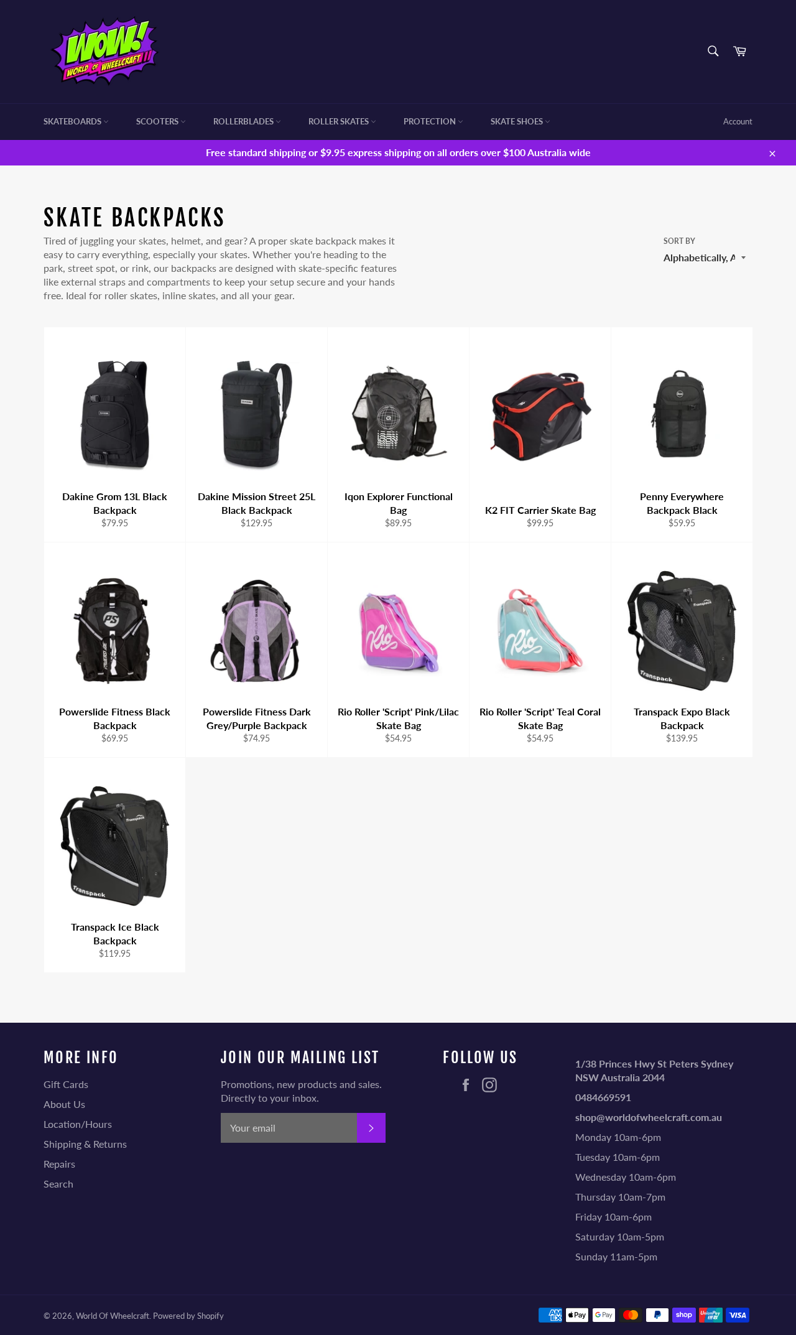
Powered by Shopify (188, 1316)
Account (737, 121)
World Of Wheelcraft (112, 1316)
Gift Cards (66, 1084)
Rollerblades (244, 121)
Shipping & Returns (85, 1144)
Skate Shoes (518, 121)
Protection (431, 121)
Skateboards (73, 121)
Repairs (59, 1164)
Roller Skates (339, 121)
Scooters (158, 121)
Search (58, 1183)
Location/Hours (78, 1124)
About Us (64, 1104)
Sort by (679, 241)
